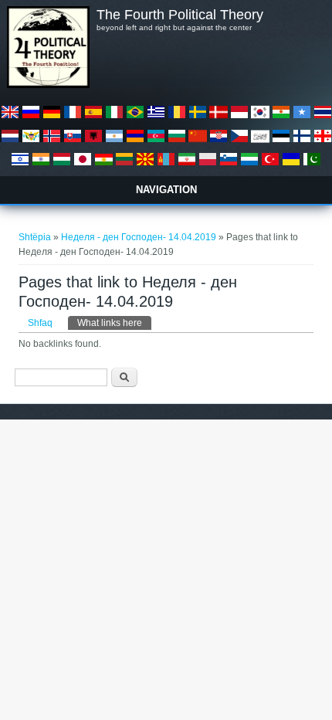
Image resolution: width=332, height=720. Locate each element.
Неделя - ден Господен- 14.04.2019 (138, 237)
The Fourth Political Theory (180, 15)
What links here (114, 323)
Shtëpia (35, 237)
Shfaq (40, 323)
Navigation (166, 189)
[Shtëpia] (48, 85)
